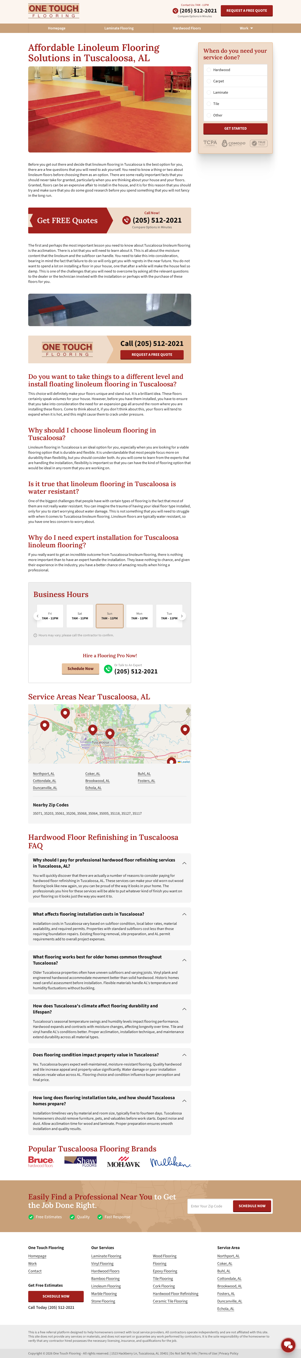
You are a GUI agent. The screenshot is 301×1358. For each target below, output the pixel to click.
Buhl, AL (144, 773)
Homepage (56, 28)
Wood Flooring (165, 1256)
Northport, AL (44, 773)
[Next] (182, 616)
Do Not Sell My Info (183, 1353)
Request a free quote (246, 10)
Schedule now (56, 1296)
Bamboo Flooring (105, 1279)
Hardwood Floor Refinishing (175, 1294)
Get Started (235, 128)
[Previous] (37, 616)
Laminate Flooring (119, 28)
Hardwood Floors (187, 28)
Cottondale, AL (44, 780)
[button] (109, 734)
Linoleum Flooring (106, 1286)
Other (217, 115)
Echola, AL (93, 787)
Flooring (159, 1263)
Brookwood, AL (97, 780)
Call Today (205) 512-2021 (51, 1307)
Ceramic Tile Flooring (170, 1301)
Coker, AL (92, 773)
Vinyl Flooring (102, 1263)
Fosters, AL (146, 780)
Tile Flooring (163, 1279)
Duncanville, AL (45, 787)
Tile (216, 104)
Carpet (218, 81)
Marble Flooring (104, 1294)
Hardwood (221, 70)
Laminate (220, 92)
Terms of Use (208, 1353)
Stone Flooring (103, 1301)
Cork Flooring (164, 1286)
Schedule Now (80, 669)
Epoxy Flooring (165, 1271)
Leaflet (185, 762)
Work (32, 1263)
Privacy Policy (228, 1353)
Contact (35, 1271)
